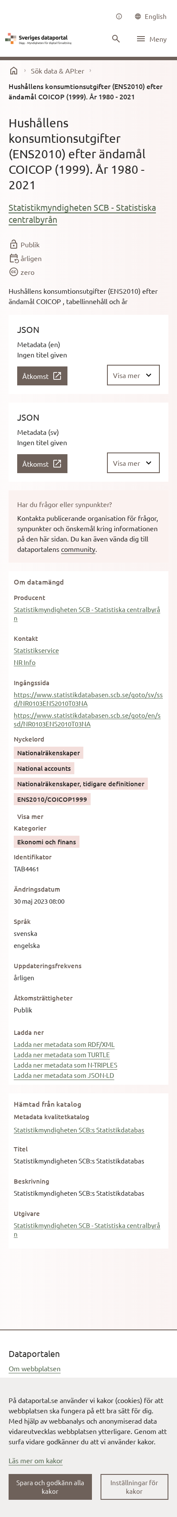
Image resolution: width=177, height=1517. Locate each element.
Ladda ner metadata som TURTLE (62, 1054)
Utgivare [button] (27, 1213)
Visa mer (30, 816)
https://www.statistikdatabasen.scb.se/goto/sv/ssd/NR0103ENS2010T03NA (88, 698)
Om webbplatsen (35, 1368)
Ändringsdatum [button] (37, 889)
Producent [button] (29, 597)
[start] (14, 70)
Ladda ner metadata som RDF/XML (64, 1044)
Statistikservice (36, 650)
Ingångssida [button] (31, 682)
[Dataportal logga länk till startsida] (39, 39)
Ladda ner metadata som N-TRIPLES (65, 1065)
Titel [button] (20, 1149)
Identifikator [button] (33, 856)
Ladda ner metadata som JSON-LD (64, 1075)
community (78, 549)
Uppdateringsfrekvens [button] (48, 965)
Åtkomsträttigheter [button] (43, 998)
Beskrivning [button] (31, 1181)
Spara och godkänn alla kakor (50, 1486)
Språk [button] (22, 921)
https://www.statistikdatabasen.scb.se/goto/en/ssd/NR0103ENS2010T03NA (87, 719)
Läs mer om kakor (36, 1460)
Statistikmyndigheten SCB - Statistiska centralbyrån (82, 213)
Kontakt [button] (26, 638)
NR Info (25, 662)
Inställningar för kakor (134, 1486)
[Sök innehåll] (116, 38)
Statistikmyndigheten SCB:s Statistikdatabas (79, 1130)
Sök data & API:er (57, 70)
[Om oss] (119, 16)
